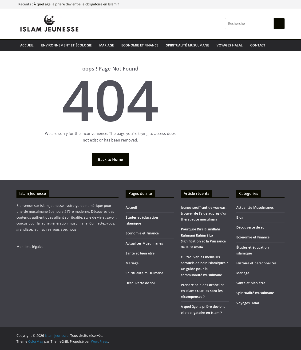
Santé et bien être (140, 253)
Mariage (106, 45)
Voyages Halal (230, 45)
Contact (257, 45)
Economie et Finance (139, 45)
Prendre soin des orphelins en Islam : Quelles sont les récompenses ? (202, 291)
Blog (239, 217)
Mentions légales (29, 246)
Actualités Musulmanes (144, 243)
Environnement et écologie (66, 45)
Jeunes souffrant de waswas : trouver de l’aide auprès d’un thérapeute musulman (204, 213)
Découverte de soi (140, 283)
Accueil (27, 45)
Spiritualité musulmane (187, 45)
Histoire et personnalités (256, 263)
